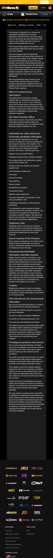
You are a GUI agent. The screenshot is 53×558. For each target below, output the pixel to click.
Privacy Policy (10, 541)
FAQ (38, 25)
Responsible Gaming (13, 544)
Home (10, 14)
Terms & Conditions (12, 538)
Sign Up (33, 8)
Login (42, 8)
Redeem (44, 2)
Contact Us (30, 534)
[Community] (17, 8)
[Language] (49, 8)
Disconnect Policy (12, 548)
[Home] (8, 8)
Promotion (31, 14)
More (45, 14)
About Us (12, 25)
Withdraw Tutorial (26, 25)
